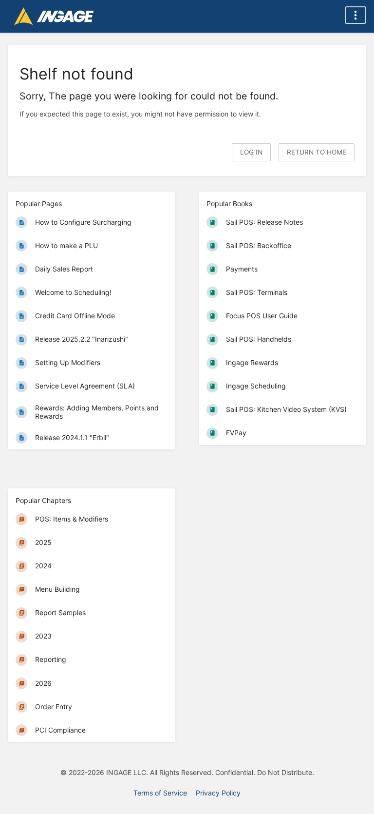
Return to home (316, 152)
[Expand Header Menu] (355, 15)
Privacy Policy (218, 793)
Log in (251, 152)
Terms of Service (160, 793)
